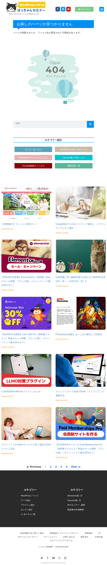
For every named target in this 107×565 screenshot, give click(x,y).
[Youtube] (68, 9)
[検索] (90, 124)
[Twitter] (63, 9)
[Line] (65, 558)
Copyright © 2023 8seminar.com (53, 563)
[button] (101, 9)
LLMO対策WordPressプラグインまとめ (21, 391)
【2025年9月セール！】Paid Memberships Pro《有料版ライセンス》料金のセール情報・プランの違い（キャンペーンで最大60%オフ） (80, 448)
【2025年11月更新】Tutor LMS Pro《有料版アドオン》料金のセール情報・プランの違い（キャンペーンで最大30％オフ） (25, 338)
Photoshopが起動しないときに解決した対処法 (79, 334)
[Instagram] (59, 558)
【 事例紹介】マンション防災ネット (19, 224)
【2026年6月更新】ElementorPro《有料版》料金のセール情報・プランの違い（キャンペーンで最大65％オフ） (25, 281)
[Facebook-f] (57, 9)
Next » (76, 466)
